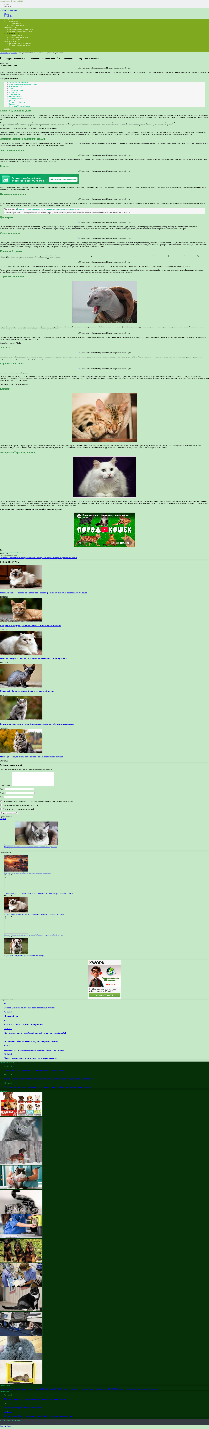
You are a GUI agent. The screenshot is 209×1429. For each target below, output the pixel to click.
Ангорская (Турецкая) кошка (19, 106)
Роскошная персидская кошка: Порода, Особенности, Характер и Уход (33, 658)
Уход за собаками (13, 23)
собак (131, 1389)
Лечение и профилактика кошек (21, 45)
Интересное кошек (16, 39)
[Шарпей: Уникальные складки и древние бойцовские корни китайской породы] (16, 933)
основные (83, 1389)
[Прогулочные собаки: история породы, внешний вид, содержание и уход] (21, 1262)
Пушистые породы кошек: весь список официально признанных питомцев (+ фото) (48, 209)
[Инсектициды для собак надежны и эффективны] (21, 1116)
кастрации (29, 1389)
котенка (38, 1389)
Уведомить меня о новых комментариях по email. (21, 805)
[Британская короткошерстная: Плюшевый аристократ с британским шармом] (21, 720)
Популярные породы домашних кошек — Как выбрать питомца (30, 625)
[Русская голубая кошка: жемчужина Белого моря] (21, 1140)
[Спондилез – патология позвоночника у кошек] (21, 1189)
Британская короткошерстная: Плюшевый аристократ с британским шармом (37, 724)
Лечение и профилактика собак (20, 31)
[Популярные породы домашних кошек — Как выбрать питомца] (21, 621)
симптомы (123, 1389)
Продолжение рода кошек (18, 37)
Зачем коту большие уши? (18, 82)
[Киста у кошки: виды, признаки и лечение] (21, 1359)
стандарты (145, 1389)
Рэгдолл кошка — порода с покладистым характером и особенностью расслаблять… (35, 914)
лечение (71, 1389)
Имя (2, 789)
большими (4, 552)
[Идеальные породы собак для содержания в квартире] (16, 954)
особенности (90, 1389)
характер (156, 1389)
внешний (6, 1389)
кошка (52, 1389)
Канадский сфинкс (16, 96)
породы (16, 552)
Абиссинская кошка (16, 86)
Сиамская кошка (15, 94)
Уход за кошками (13, 35)
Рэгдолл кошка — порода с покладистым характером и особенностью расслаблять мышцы (43, 593)
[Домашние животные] (9, 10)
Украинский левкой (16, 98)
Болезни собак (11, 27)
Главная (3, 53)
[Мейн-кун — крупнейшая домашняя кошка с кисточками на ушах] (21, 752)
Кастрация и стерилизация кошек (21, 43)
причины (113, 1388)
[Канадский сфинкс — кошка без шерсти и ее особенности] (21, 687)
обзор (77, 1389)
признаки (106, 1389)
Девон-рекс (13, 92)
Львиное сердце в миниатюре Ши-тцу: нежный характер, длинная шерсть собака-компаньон (38, 893)
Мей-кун (12, 100)
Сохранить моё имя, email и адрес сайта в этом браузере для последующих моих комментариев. (38, 801)
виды (1, 1389)
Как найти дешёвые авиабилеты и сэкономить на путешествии (27, 873)
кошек (10, 552)
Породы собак (11, 22)
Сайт (2, 797)
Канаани (12, 104)
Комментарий (6, 785)
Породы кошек (11, 33)
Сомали (11, 88)
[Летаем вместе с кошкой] (21, 1335)
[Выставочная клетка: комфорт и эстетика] (21, 1384)
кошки (58, 1388)
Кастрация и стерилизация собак (21, 29)
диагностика (14, 1389)
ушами (21, 552)
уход (150, 1389)
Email (2, 793)
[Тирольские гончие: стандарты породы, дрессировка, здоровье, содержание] (21, 1164)
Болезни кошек (11, 41)
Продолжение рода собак (18, 25)
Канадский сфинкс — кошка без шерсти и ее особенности (27, 691)
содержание (137, 1389)
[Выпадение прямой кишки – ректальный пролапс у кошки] (21, 1237)
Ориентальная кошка (16, 90)
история (22, 1389)
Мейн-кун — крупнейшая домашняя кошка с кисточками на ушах (31, 757)
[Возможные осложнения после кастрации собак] (21, 1286)
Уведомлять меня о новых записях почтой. (18, 809)
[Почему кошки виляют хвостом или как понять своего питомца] (21, 1213)
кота (34, 1389)
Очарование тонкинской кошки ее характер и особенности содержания (30, 847)
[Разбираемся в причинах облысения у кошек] (21, 1311)
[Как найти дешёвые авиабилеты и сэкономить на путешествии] (16, 871)
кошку (65, 1389)
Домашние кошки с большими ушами (23, 84)
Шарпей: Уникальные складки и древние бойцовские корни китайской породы (33, 935)
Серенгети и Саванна (17, 102)
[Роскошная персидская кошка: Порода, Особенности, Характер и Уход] (21, 654)
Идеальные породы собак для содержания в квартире (24, 955)
